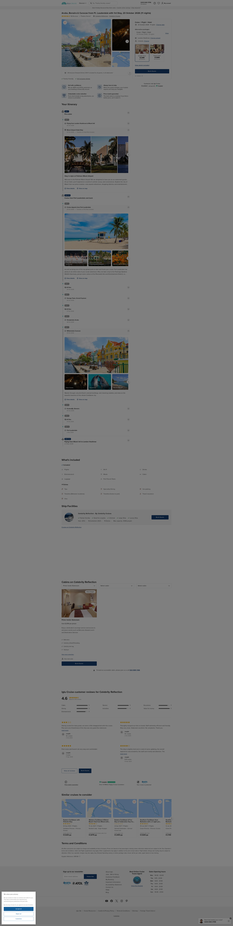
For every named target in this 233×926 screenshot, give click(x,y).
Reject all (18, 914)
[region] (18, 908)
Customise (19, 919)
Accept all (19, 909)
